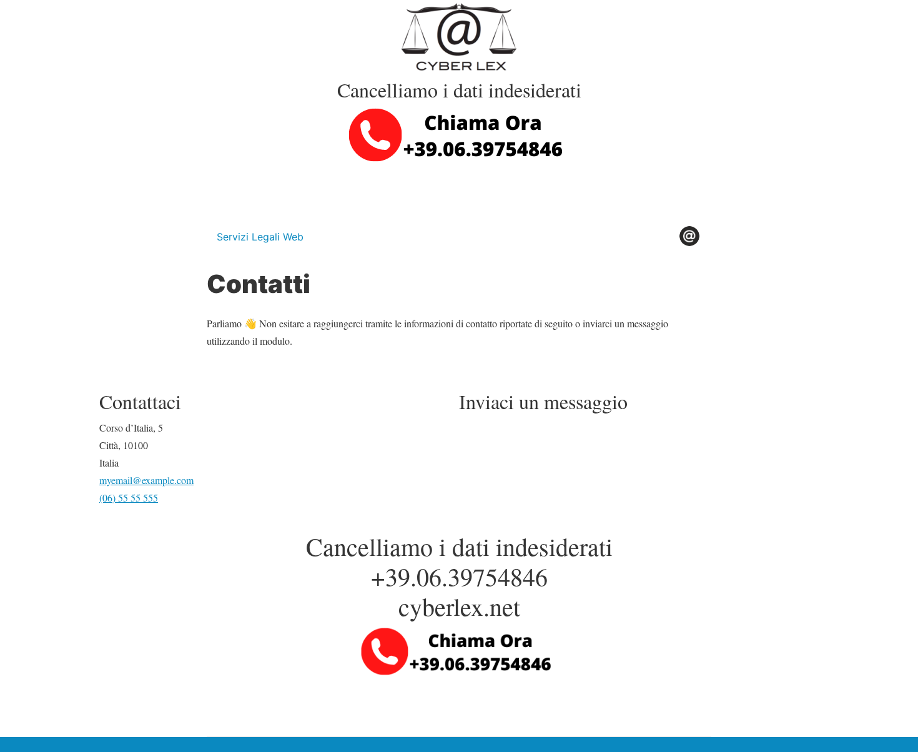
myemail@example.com (146, 480)
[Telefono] (459, 133)
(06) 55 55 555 (128, 497)
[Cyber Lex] (459, 37)
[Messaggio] (459, 189)
